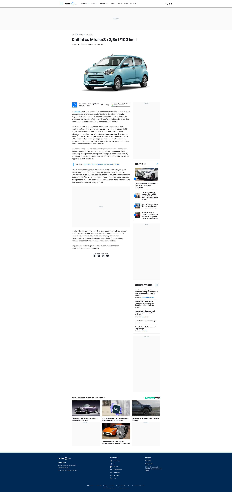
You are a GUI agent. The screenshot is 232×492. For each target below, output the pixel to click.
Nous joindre (149, 464)
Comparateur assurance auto (67, 470)
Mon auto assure (63, 468)
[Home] (71, 3)
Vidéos (113, 4)
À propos (148, 458)
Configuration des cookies (123, 486)
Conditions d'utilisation (138, 486)
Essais (93, 4)
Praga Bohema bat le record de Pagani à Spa (145, 328)
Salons (126, 4)
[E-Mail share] (107, 256)
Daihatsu (77, 112)
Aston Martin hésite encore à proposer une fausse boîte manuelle (145, 313)
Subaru (81, 34)
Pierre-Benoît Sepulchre (90, 104)
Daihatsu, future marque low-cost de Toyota (101, 164)
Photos (119, 4)
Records (144, 331)
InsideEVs (133, 4)
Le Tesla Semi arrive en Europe (145, 321)
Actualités (83, 4)
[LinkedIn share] (103, 256)
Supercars (145, 317)
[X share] (99, 256)
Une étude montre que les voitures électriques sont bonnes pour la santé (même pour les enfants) (146, 292)
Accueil (74, 34)
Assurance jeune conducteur (67, 465)
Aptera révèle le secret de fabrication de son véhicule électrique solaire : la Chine (144, 303)
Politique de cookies (108, 486)
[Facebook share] (94, 256)
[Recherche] (167, 4)
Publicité (148, 461)
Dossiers (102, 4)
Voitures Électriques (148, 297)
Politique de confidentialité (94, 486)
